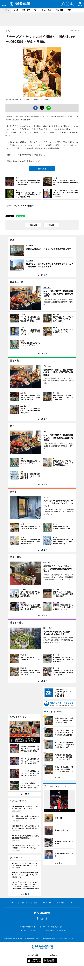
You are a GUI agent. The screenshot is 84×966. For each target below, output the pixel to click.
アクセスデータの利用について (31, 930)
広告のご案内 (62, 930)
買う (36, 10)
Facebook (63, 4)
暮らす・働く (46, 10)
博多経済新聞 (20, 4)
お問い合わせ (50, 930)
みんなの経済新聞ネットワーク (42, 947)
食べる (15, 10)
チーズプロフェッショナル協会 (19, 206)
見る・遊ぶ (26, 10)
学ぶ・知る (59, 10)
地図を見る (42, 169)
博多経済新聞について (28, 927)
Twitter (67, 4)
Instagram (72, 4)
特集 (69, 10)
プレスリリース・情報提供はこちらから (52, 927)
